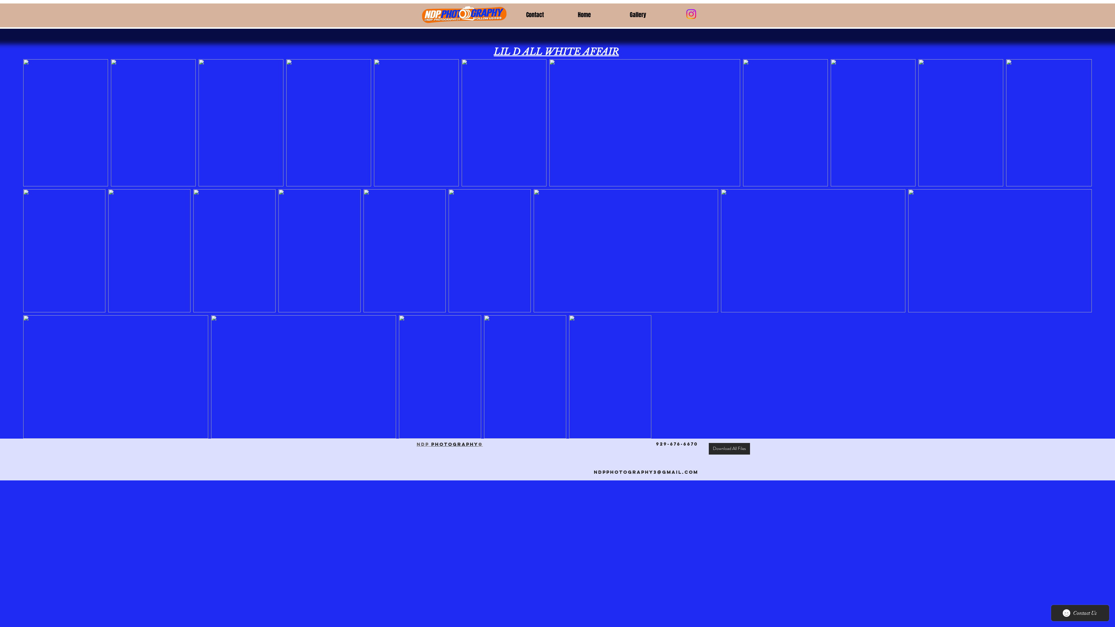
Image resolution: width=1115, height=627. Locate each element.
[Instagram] (691, 14)
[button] (651, 15)
